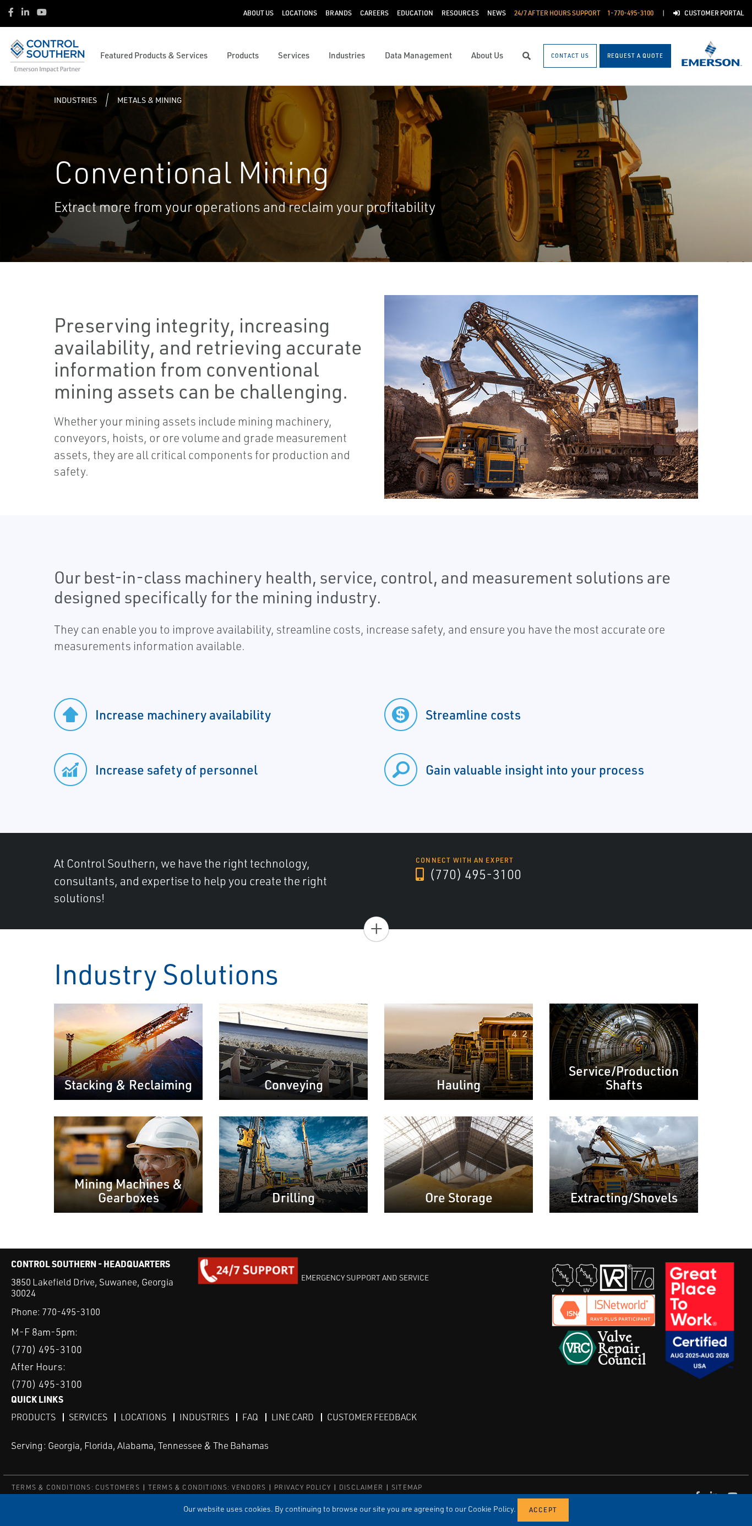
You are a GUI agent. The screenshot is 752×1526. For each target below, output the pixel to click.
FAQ (250, 1417)
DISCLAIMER (361, 1487)
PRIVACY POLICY (302, 1487)
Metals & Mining (149, 100)
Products (33, 1417)
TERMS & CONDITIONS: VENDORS (207, 1487)
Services (88, 1417)
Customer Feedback (372, 1417)
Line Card (292, 1417)
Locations (143, 1417)
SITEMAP (406, 1487)
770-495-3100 (71, 1311)
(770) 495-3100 (474, 874)
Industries (75, 100)
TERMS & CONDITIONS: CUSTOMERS (76, 1487)
